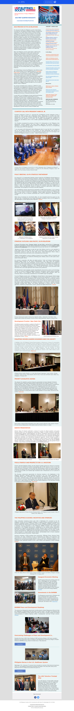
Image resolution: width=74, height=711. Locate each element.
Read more (33, 350)
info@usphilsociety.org (38, 707)
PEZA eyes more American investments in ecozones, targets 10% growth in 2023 (52, 91)
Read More (20, 644)
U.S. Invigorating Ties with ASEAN (52, 65)
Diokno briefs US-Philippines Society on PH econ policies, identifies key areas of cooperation (52, 72)
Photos (26, 336)
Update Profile (31, 706)
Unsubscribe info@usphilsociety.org (37, 704)
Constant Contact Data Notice (40, 706)
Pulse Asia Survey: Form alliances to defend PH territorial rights (51, 96)
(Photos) (40, 199)
